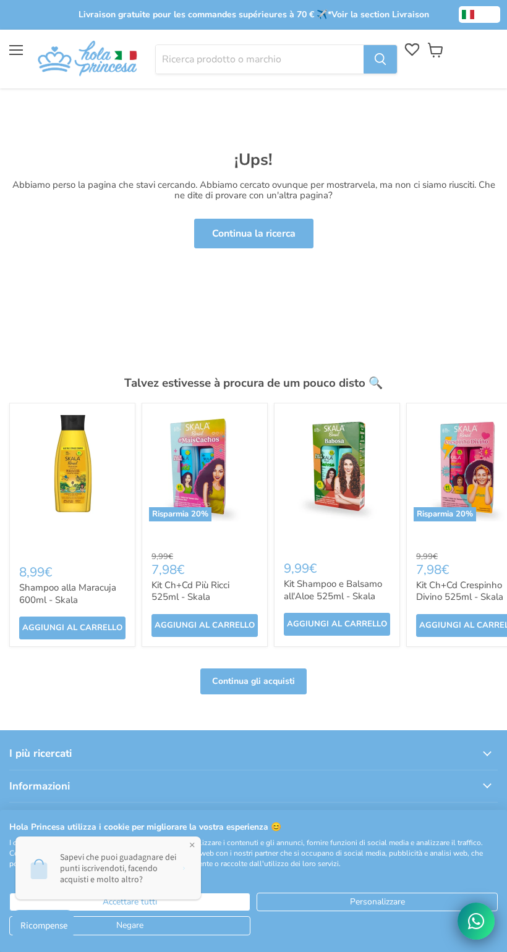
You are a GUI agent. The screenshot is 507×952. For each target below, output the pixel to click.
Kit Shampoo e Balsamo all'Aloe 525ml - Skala (333, 590)
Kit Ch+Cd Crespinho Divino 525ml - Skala (459, 591)
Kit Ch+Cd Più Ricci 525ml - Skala (190, 591)
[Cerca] (380, 59)
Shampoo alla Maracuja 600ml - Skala (67, 593)
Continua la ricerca (254, 233)
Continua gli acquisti (253, 681)
